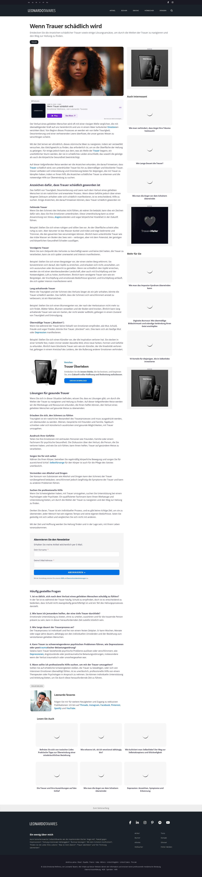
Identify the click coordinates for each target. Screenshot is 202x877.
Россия (133, 862)
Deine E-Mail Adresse (43, 560)
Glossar (164, 842)
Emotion (112, 127)
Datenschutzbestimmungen (76, 578)
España (85, 862)
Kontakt (164, 838)
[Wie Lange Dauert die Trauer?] (149, 148)
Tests (163, 833)
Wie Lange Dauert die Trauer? (149, 163)
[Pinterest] (153, 823)
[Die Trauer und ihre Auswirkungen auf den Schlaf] (57, 773)
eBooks (138, 842)
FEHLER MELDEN (37, 686)
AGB (62, 578)
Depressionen (37, 654)
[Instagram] (146, 823)
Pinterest (115, 705)
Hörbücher (139, 847)
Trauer (96, 150)
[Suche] (171, 10)
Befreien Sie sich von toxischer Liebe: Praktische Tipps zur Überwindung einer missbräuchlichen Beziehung (56, 752)
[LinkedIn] (138, 823)
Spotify (57, 708)
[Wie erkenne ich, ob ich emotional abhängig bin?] (101, 735)
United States (125, 862)
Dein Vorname (40, 550)
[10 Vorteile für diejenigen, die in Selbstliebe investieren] (149, 343)
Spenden (109, 869)
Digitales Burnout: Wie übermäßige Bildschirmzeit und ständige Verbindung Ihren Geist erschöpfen (149, 323)
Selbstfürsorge (57, 462)
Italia (97, 862)
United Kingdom (113, 862)
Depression (40, 332)
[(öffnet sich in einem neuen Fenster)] (173, 2)
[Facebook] (131, 823)
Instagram (94, 705)
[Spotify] (161, 823)
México (103, 862)
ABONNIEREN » (76, 572)
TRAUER (34, 42)
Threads (84, 705)
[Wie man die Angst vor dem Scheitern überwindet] (149, 180)
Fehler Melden (166, 847)
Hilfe (115, 869)
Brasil (80, 862)
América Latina (71, 862)
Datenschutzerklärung (93, 869)
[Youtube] (169, 823)
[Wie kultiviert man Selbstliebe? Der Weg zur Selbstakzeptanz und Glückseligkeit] (145, 735)
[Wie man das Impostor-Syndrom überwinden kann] (149, 269)
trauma (43, 647)
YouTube (70, 708)
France (91, 862)
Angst (57, 217)
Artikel (137, 833)
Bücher (137, 838)
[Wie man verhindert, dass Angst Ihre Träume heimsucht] (149, 112)
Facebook (105, 705)
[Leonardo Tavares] (44, 823)
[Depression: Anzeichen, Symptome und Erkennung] (145, 773)
